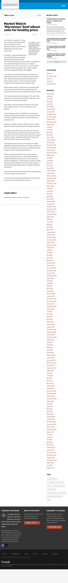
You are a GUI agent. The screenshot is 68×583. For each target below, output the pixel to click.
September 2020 (52, 276)
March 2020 (50, 291)
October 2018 (51, 334)
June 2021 (50, 253)
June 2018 (50, 345)
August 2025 (50, 124)
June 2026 (50, 99)
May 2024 (49, 163)
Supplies (55, 554)
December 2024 (51, 145)
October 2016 (51, 396)
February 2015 (51, 447)
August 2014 (50, 463)
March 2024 (50, 168)
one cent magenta (52, 493)
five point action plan (58, 486)
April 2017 (50, 381)
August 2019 (50, 309)
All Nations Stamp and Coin (19, 66)
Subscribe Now (54, 527)
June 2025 (50, 130)
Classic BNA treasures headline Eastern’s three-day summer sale (57, 40)
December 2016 (51, 391)
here (29, 180)
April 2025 (50, 135)
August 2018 (50, 340)
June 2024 (50, 160)
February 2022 (51, 232)
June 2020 (50, 283)
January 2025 (51, 142)
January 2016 (51, 419)
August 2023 (50, 186)
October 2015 (51, 427)
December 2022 (51, 206)
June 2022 (50, 222)
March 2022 (50, 229)
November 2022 (51, 209)
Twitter (6, 545)
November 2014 (51, 455)
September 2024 (52, 153)
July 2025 (49, 127)
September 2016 (52, 399)
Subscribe (45, 554)
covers (49, 486)
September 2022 (52, 214)
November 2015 (51, 424)
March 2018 (50, 352)
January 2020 (51, 296)
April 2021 (50, 258)
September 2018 (52, 337)
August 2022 (50, 217)
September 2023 (52, 183)
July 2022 (49, 219)
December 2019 (51, 299)
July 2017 (49, 373)
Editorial (49, 73)
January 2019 (51, 327)
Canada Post (60, 482)
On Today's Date (51, 76)
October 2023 (51, 181)
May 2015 (49, 440)
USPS (49, 500)
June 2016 (50, 406)
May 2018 (49, 347)
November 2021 (51, 240)
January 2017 (51, 388)
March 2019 (50, 322)
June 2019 (50, 314)
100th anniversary (52, 479)
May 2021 (49, 255)
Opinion (49, 79)
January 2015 (51, 450)
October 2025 (51, 119)
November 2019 (51, 301)
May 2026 (49, 101)
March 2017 (50, 383)
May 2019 (49, 317)
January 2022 (51, 235)
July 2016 (49, 404)
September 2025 (52, 122)
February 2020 (51, 294)
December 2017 (51, 360)
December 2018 (51, 329)
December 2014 (51, 452)
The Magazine (15, 554)
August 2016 (50, 401)
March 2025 (50, 137)
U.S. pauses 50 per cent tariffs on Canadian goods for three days (56, 47)
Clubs (26, 554)
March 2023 (50, 199)
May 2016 (49, 409)
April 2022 (50, 227)
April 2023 (50, 196)
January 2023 (51, 204)
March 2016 (50, 414)
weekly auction (24, 64)
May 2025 (49, 132)
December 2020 (51, 268)
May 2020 (49, 286)
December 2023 (51, 176)
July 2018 (49, 342)
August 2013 (50, 468)
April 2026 (50, 104)
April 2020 (50, 288)
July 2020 (49, 281)
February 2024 (51, 171)
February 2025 (51, 140)
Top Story (50, 81)
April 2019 (50, 319)
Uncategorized (51, 84)
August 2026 (50, 94)
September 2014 (52, 460)
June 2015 (50, 437)
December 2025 (51, 114)
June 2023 (50, 191)
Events (35, 554)
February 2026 (51, 109)
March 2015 (50, 445)
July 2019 (49, 311)
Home (4, 554)
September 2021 (52, 245)
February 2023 (51, 201)
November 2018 (51, 332)
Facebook (2, 545)
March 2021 (50, 260)
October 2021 (51, 242)
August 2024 (50, 155)
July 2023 (49, 188)
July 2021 (49, 250)
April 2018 (50, 350)
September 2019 (52, 306)
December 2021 (51, 237)
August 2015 (50, 432)
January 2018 (51, 358)
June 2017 (50, 375)
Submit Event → (32, 523)
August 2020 (50, 278)
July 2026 (49, 96)
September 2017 (52, 368)
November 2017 (51, 363)
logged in (14, 197)
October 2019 (51, 304)
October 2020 (51, 273)
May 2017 (49, 378)
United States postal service (55, 496)
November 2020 (51, 270)
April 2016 (50, 411)
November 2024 (51, 147)
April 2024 (50, 165)
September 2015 (52, 429)
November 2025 (51, 117)
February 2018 (51, 355)
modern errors (51, 489)
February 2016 (51, 416)
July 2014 (49, 465)
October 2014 (51, 457)
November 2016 (51, 393)
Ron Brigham (62, 493)
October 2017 (51, 365)
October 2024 (51, 150)
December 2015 (51, 422)
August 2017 (50, 370)
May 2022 (49, 224)
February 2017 (51, 386)
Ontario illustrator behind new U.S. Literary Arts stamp (56, 21)
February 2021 (51, 263)
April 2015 (50, 442)
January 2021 (51, 265)
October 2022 (51, 212)
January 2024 (51, 173)
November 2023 (51, 178)
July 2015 (49, 434)
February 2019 (51, 324)
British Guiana (51, 482)
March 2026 (50, 107)
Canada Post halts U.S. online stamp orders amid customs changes (56, 55)
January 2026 (51, 112)
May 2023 (49, 194)
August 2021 (50, 247)
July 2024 (49, 158)
